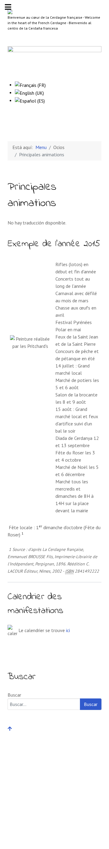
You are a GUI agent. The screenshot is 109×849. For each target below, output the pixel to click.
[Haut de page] (10, 729)
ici (68, 630)
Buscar (14, 695)
